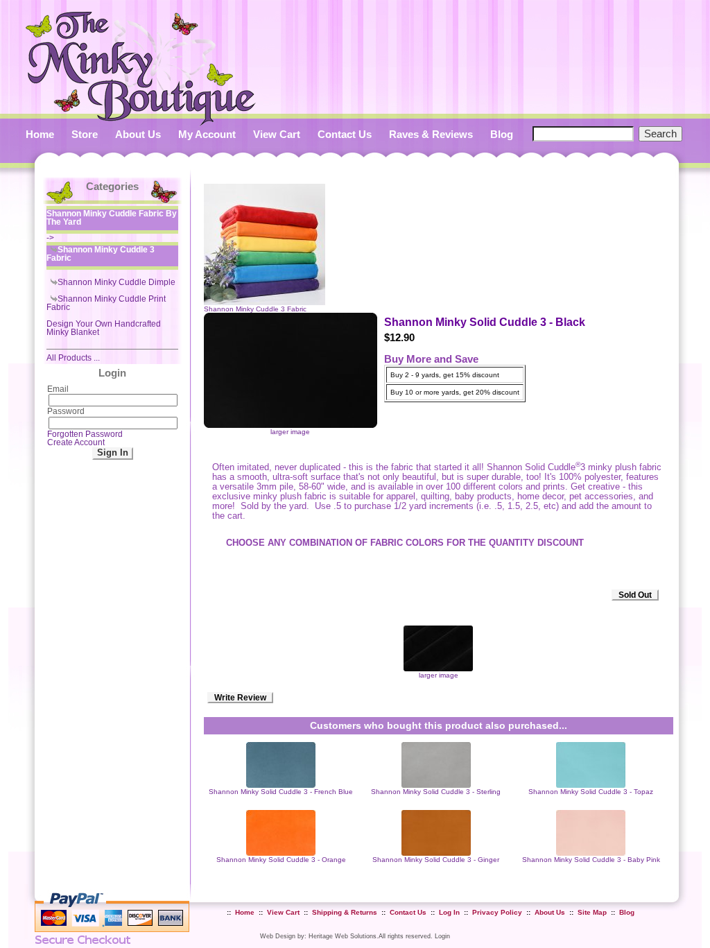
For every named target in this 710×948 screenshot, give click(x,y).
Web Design (277, 936)
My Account (207, 134)
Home (40, 134)
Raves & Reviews (431, 134)
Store (84, 134)
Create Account (76, 442)
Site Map (592, 912)
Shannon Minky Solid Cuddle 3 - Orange (281, 859)
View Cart (276, 134)
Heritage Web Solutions (342, 936)
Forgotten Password (85, 434)
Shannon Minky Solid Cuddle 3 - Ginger (435, 859)
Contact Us (345, 134)
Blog (501, 134)
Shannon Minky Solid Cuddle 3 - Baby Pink (591, 859)
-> (111, 225)
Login (442, 936)
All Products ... (73, 358)
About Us (138, 134)
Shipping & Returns (344, 912)
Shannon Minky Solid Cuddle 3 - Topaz (590, 791)
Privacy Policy (497, 912)
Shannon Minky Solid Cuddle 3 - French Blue (281, 791)
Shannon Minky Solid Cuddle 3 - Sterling (436, 791)
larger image (438, 675)
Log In (449, 912)
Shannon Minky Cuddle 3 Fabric (255, 309)
